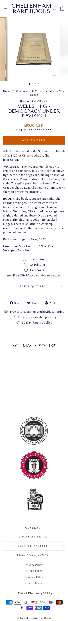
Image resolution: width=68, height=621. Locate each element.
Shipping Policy (34, 576)
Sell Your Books (33, 554)
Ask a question (34, 286)
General (33, 527)
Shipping (21, 129)
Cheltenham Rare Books (31, 8)
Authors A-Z (20, 90)
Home (6, 90)
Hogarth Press (34, 100)
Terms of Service (34, 582)
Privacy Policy (34, 564)
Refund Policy (33, 570)
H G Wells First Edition (43, 90)
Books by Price (33, 536)
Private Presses (33, 545)
